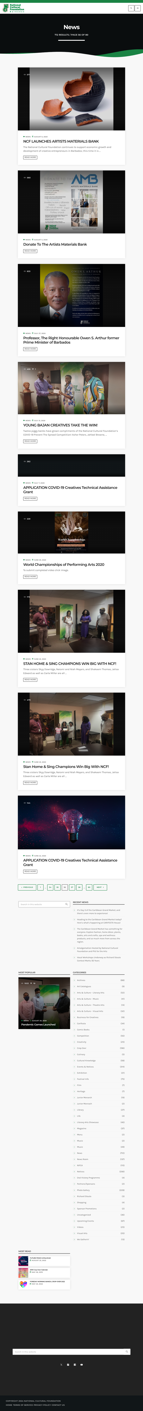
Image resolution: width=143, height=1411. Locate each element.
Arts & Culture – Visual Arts (90, 1011)
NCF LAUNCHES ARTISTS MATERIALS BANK (61, 141)
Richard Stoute (84, 1196)
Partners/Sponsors (86, 1184)
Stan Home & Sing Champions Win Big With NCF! (66, 766)
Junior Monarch (84, 1097)
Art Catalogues (84, 986)
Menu (80, 1134)
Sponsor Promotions (87, 1208)
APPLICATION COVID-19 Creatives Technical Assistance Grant (70, 489)
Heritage (81, 1091)
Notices (80, 1171)
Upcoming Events (85, 1221)
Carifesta (81, 1023)
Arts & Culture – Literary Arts (90, 992)
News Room (82, 1159)
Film (79, 1085)
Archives (81, 980)
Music (80, 1140)
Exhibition (82, 1073)
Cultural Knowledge (86, 1060)
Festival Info (83, 1079)
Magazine (81, 1128)
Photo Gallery (83, 1190)
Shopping (81, 1202)
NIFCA (80, 1165)
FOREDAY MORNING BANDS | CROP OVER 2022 (47, 1282)
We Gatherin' (83, 1239)
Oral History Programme (88, 1177)
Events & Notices (85, 1066)
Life (78, 1116)
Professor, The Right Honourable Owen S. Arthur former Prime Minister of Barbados (71, 340)
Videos (80, 1227)
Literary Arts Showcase (88, 1122)
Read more (30, 157)
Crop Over (81, 1048)
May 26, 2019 (37, 1272)
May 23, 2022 (37, 1284)
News (28, 137)
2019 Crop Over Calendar (39, 1270)
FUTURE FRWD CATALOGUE (40, 1258)
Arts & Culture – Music (88, 999)
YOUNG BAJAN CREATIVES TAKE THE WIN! (60, 425)
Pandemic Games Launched (38, 1024)
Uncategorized (84, 1215)
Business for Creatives (87, 1017)
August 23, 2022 (39, 1260)
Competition (83, 1036)
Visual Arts (82, 1233)
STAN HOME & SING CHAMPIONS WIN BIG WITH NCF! (69, 663)
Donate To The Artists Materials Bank (55, 244)
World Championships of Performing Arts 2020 (63, 564)
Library (80, 1110)
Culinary (81, 1054)
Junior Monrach (84, 1103)
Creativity (81, 1042)
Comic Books (83, 1029)
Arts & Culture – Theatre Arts (90, 1005)
